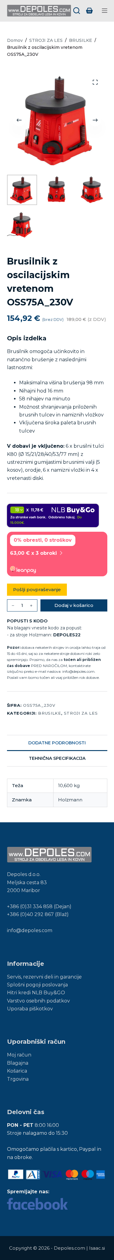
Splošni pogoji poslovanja (37, 985)
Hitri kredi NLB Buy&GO (36, 993)
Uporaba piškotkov (30, 1009)
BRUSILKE (49, 713)
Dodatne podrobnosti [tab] (57, 743)
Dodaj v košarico (73, 605)
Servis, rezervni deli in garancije (44, 977)
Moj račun (19, 1055)
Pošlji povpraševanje (37, 589)
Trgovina (18, 1079)
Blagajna (17, 1063)
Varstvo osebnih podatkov (38, 1001)
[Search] (76, 10)
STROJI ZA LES (81, 713)
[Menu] (104, 10)
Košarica (17, 1071)
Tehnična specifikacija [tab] (57, 758)
